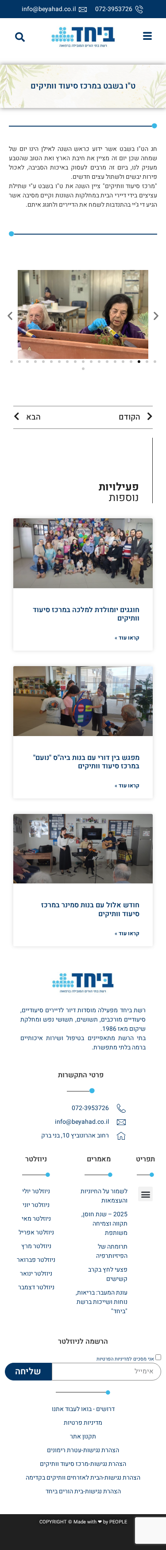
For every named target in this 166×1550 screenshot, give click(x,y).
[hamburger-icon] (147, 37)
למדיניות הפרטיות (114, 1359)
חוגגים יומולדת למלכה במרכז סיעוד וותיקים (86, 614)
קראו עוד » (127, 638)
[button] (20, 37)
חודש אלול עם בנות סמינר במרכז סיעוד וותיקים (90, 909)
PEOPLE (118, 1522)
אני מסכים (125, 1359)
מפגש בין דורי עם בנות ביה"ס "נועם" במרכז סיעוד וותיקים (86, 761)
